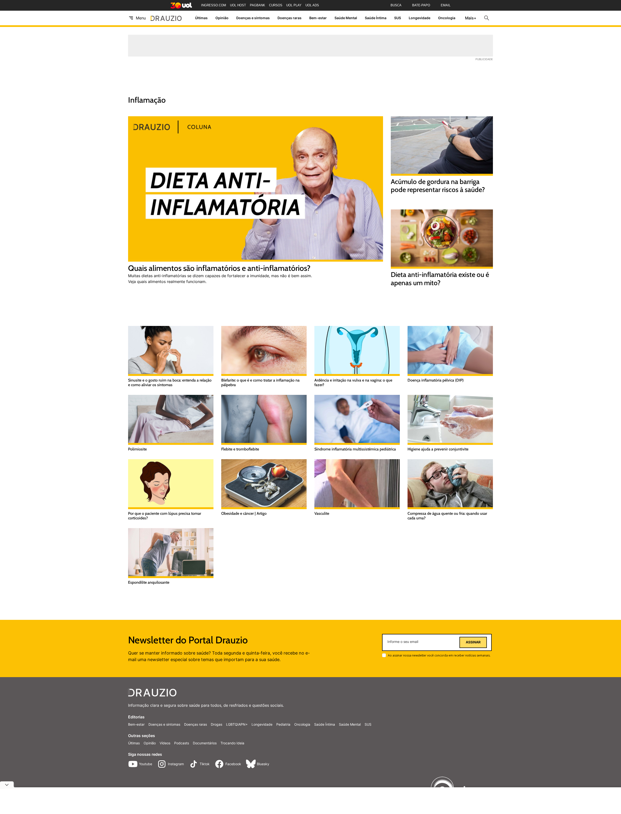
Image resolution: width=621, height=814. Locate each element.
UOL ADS (312, 5)
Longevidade (419, 18)
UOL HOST (238, 5)
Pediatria (283, 724)
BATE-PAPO (421, 5)
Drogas (216, 724)
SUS (397, 18)
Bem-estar (318, 18)
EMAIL (445, 5)
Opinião (222, 18)
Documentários (205, 743)
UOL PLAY (294, 5)
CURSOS (275, 5)
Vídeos (165, 743)
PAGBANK (257, 5)
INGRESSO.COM (213, 5)
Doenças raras (290, 18)
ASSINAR (473, 642)
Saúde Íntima (375, 18)
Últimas (201, 18)
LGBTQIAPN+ (237, 724)
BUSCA (396, 5)
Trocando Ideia (232, 743)
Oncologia (446, 18)
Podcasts (181, 743)
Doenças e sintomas (253, 18)
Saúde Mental (346, 18)
